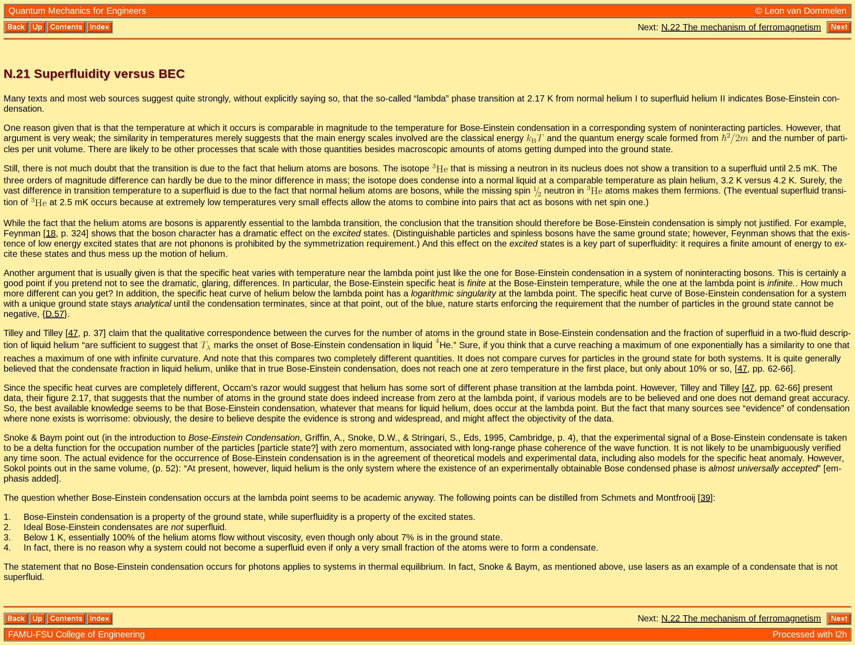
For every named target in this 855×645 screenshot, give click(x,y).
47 (73, 333)
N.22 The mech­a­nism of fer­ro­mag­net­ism (741, 27)
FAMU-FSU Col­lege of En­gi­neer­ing (76, 634)
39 (705, 498)
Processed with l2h (810, 634)
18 (51, 233)
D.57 (54, 314)
